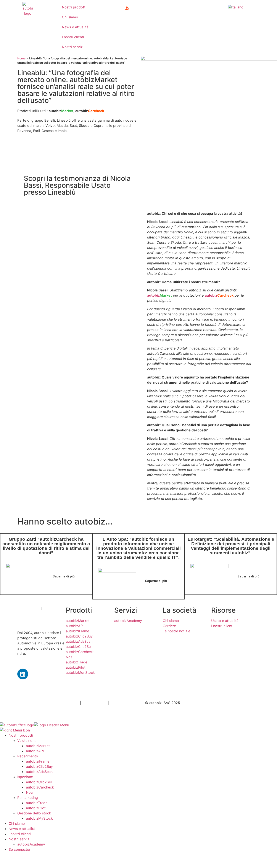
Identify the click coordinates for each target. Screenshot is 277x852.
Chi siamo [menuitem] (17, 823)
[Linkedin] (22, 674)
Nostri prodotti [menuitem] (21, 735)
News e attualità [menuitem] (22, 829)
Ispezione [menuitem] (25, 777)
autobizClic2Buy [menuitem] (39, 766)
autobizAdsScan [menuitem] (39, 771)
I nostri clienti (73, 37)
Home (21, 58)
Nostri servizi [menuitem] (19, 839)
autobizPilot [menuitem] (36, 808)
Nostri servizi (73, 47)
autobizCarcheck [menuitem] (40, 787)
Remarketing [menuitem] (27, 797)
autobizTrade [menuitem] (36, 803)
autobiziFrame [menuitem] (37, 761)
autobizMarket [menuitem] (38, 746)
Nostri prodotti (74, 7)
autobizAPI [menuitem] (35, 751)
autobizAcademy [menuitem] (31, 844)
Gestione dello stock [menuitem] (34, 813)
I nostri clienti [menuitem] (20, 834)
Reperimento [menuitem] (27, 756)
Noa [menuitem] (29, 792)
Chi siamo (70, 17)
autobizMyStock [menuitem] (39, 818)
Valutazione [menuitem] (26, 740)
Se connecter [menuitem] (19, 849)
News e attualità (75, 27)
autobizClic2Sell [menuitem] (39, 782)
